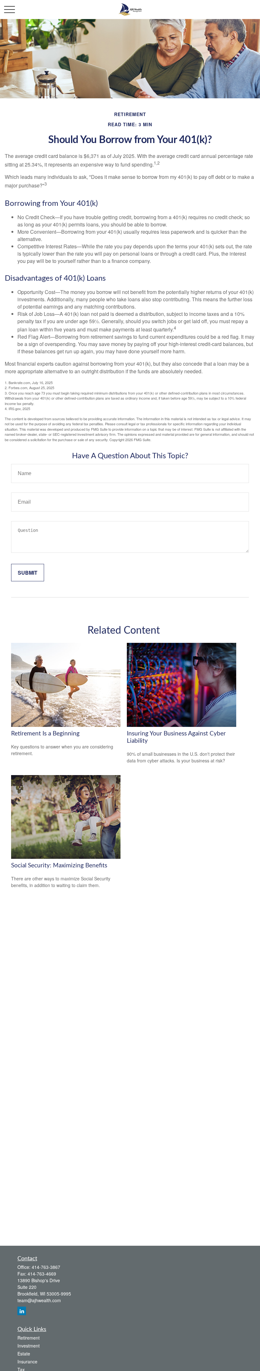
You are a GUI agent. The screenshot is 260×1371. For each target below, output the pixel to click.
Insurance (27, 1361)
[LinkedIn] (21, 1311)
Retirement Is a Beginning (45, 734)
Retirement (28, 1338)
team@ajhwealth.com (39, 1300)
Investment (28, 1345)
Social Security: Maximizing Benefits (59, 866)
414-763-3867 (46, 1267)
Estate (23, 1353)
